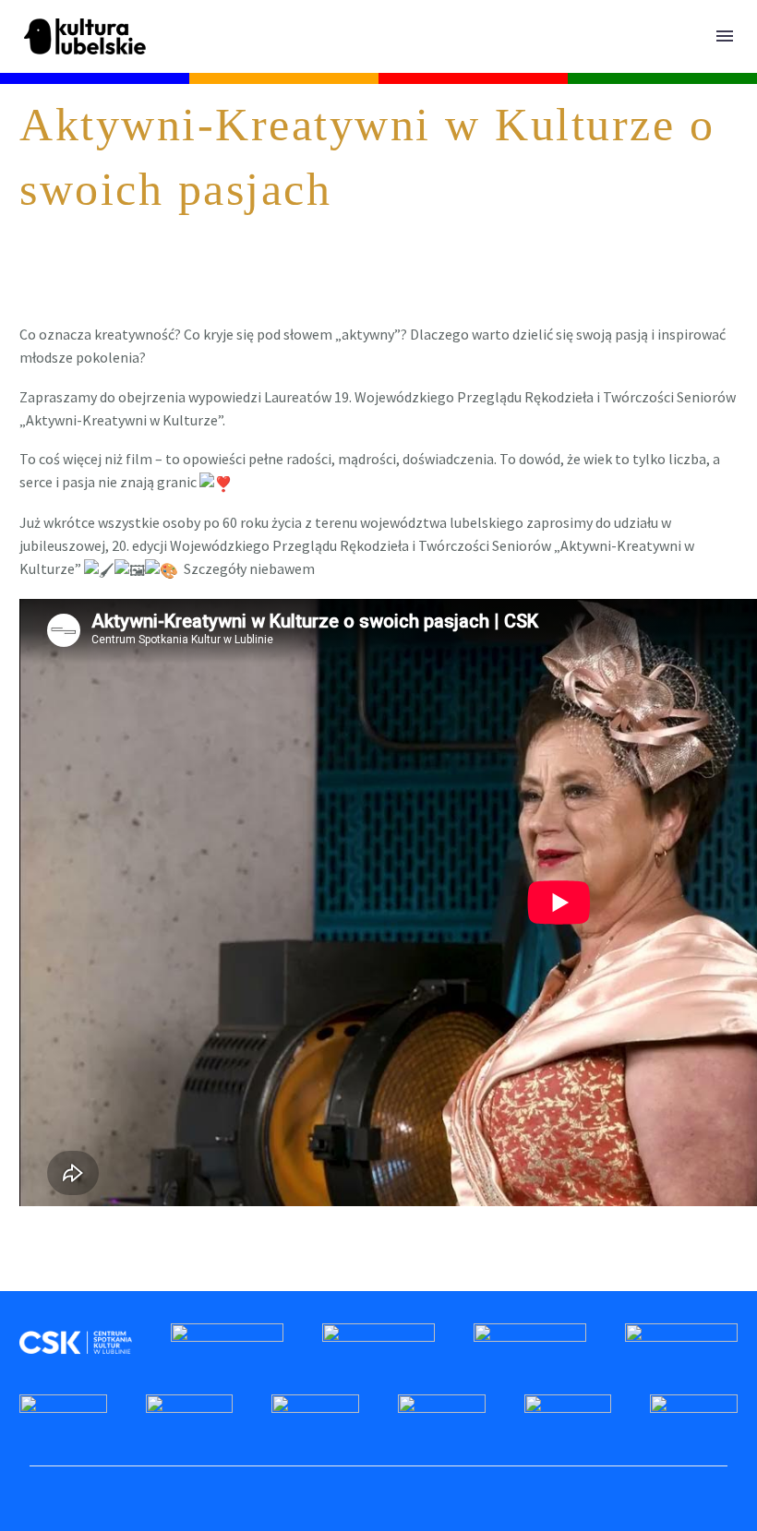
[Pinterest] (85, 1275)
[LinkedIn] (138, 1275)
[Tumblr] (111, 1275)
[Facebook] (31, 1275)
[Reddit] (165, 1275)
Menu (724, 36)
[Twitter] (58, 1275)
